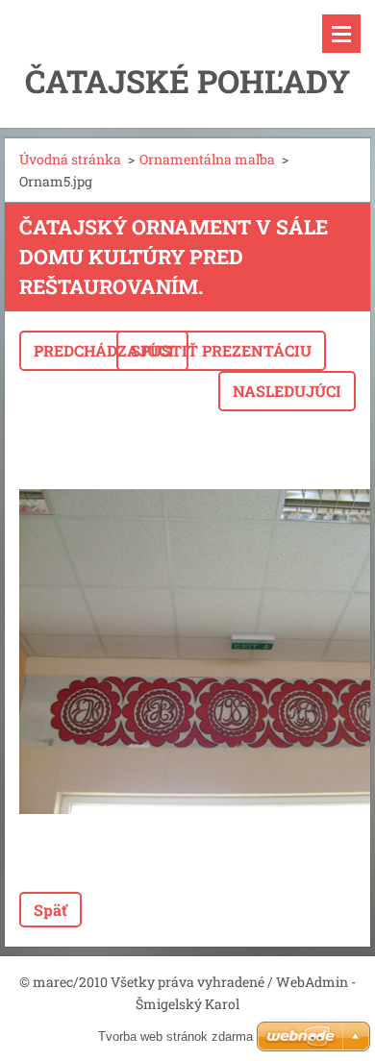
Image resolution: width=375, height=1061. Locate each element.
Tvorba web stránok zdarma (175, 1036)
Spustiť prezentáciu (221, 350)
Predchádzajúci (104, 350)
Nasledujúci (287, 391)
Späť (50, 910)
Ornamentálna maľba (207, 159)
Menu (341, 33)
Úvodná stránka (70, 159)
